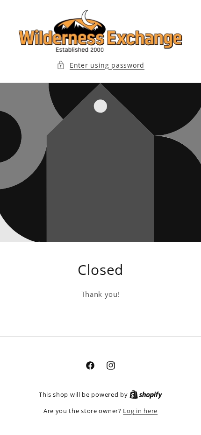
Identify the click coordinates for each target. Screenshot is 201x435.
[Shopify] (145, 394)
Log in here (140, 411)
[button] (100, 65)
